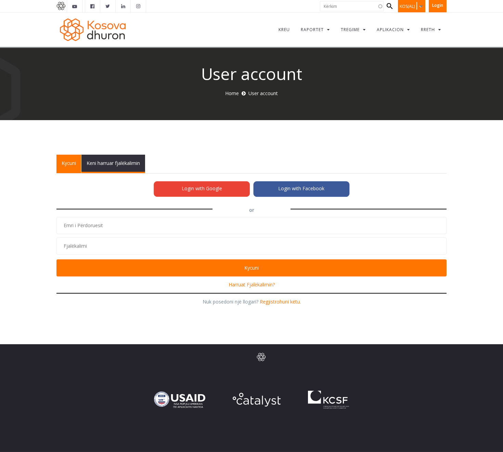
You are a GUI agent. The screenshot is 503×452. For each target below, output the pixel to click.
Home (232, 93)
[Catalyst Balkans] (92, 6)
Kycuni (71, 166)
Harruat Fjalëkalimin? (252, 284)
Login (437, 5)
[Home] (93, 29)
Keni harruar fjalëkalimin (113, 163)
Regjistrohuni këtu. (280, 301)
